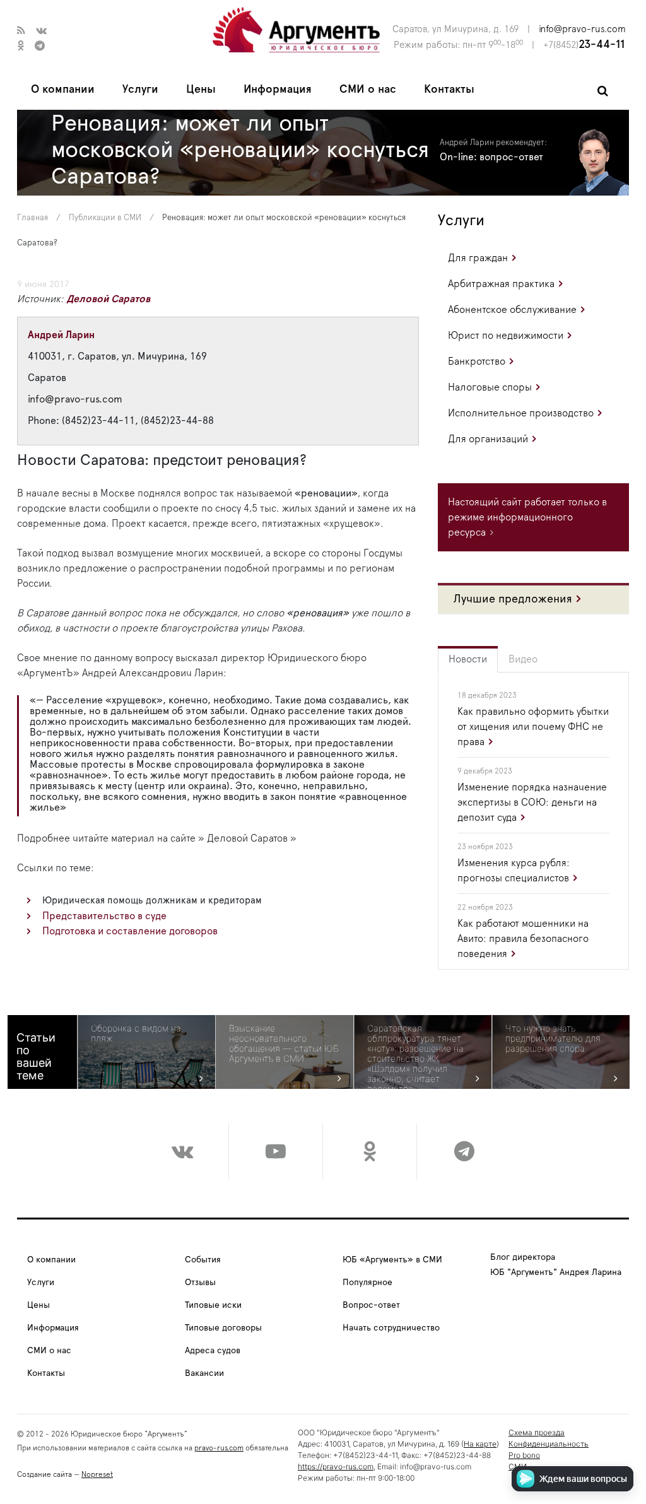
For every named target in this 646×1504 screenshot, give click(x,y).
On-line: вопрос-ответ (491, 157)
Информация (278, 89)
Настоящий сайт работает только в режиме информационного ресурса (527, 517)
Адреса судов (212, 1350)
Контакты (449, 89)
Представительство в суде (104, 916)
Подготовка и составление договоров (130, 931)
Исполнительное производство (521, 413)
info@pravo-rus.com (582, 29)
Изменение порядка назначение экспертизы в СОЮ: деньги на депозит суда (532, 802)
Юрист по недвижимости (505, 336)
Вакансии (204, 1373)
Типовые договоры (223, 1328)
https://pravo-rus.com (335, 1466)
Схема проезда (536, 1432)
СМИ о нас (367, 89)
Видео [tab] (522, 659)
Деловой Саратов (108, 299)
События (203, 1259)
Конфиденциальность (548, 1443)
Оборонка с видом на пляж (136, 1033)
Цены (201, 89)
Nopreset (97, 1474)
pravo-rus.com (219, 1448)
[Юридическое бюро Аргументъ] (296, 29)
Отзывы (200, 1282)
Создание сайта (44, 1474)
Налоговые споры (490, 387)
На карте (480, 1443)
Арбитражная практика (501, 284)
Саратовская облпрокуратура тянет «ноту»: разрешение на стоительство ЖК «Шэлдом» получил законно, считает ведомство (415, 1058)
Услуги (140, 89)
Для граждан (478, 258)
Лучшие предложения (513, 599)
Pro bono (524, 1455)
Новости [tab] (468, 659)
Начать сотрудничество (391, 1328)
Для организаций (488, 439)
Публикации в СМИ (105, 218)
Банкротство (476, 361)
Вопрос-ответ (371, 1305)
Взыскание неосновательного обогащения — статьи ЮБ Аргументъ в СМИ (284, 1043)
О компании (63, 89)
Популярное (367, 1282)
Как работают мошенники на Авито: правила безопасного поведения (523, 939)
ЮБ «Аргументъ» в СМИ (392, 1259)
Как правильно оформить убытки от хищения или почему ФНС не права (533, 727)
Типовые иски (213, 1305)
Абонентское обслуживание (512, 310)
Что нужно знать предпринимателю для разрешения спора (553, 1038)
